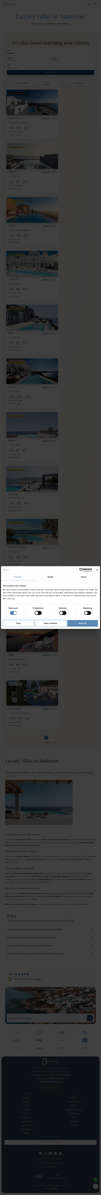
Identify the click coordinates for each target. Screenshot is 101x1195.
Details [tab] (51, 577)
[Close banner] (97, 570)
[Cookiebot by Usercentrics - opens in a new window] (81, 570)
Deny (18, 623)
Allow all (82, 623)
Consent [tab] (17, 577)
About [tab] (83, 577)
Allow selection (50, 623)
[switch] (38, 613)
